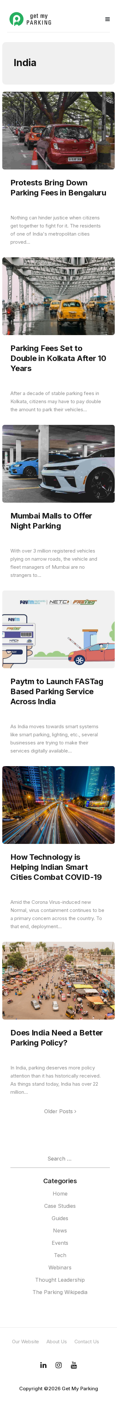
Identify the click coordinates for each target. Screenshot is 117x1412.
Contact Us (86, 1341)
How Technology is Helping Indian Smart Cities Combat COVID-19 (56, 867)
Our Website (25, 1341)
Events (60, 1243)
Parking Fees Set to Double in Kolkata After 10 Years (58, 358)
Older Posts (59, 1111)
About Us (56, 1341)
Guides (60, 1218)
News (60, 1230)
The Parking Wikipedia (59, 1292)
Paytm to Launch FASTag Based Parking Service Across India (56, 691)
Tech (60, 1255)
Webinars (60, 1267)
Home (60, 1193)
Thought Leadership (60, 1280)
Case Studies (60, 1206)
